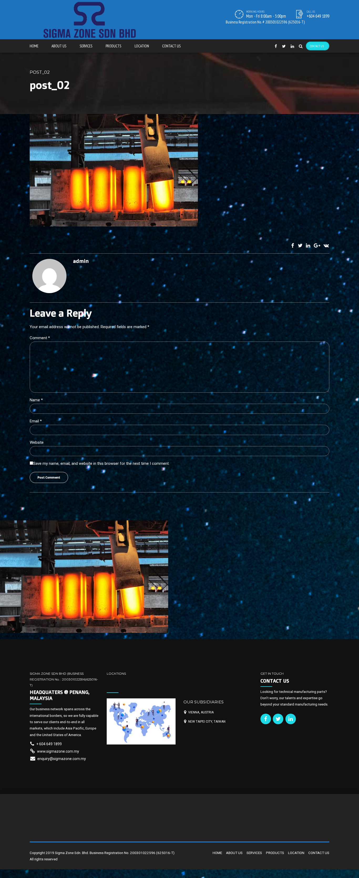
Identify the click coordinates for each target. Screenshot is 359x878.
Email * (36, 421)
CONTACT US (171, 45)
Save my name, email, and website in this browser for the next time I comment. (101, 463)
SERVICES (86, 45)
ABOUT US (59, 45)
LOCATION (142, 45)
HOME (34, 45)
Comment (40, 338)
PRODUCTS (113, 45)
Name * (36, 400)
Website (37, 442)
